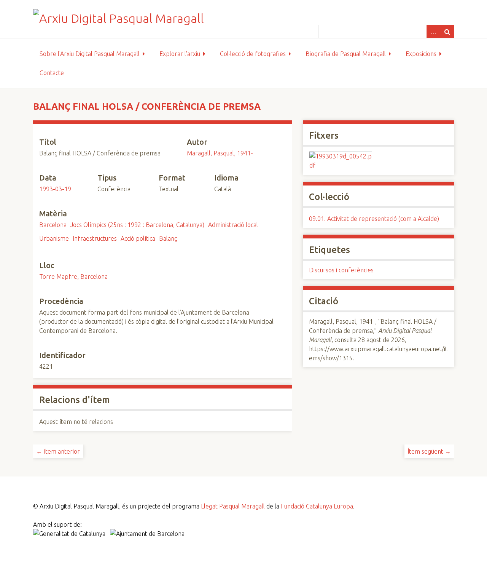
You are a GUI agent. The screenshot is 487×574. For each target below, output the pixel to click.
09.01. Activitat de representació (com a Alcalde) (374, 218)
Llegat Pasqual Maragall (233, 506)
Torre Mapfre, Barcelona (73, 276)
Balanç (168, 238)
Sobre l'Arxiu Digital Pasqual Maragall (90, 53)
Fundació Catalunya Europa (317, 506)
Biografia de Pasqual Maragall (346, 53)
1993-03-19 (55, 188)
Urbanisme (54, 238)
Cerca (447, 31)
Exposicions (421, 53)
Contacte (52, 72)
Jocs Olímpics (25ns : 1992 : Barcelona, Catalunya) (137, 224)
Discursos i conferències (341, 270)
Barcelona (53, 224)
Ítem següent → (429, 451)
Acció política (138, 238)
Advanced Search (433, 31)
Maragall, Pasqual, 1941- (220, 153)
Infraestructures (95, 238)
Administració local (233, 224)
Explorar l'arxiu (179, 53)
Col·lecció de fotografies (253, 53)
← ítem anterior (58, 451)
